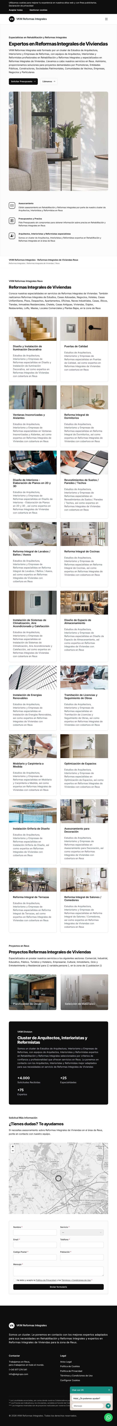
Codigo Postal (20, 1252)
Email (16, 1239)
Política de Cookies (70, 1366)
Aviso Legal (66, 1361)
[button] (58, 1178)
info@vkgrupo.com (18, 1374)
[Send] (108, 1405)
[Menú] (106, 19)
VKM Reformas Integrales (31, 18)
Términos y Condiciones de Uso (76, 1280)
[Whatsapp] (108, 1417)
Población (65, 1252)
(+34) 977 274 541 (18, 1369)
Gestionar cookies (38, 10)
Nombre (17, 1227)
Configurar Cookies (70, 1380)
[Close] (109, 1389)
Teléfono (65, 1239)
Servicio (64, 1227)
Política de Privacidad (46, 1280)
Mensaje (18, 1264)
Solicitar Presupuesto (21, 81)
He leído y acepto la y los (54, 1280)
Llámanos (47, 81)
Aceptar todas (16, 10)
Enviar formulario (58, 1287)
